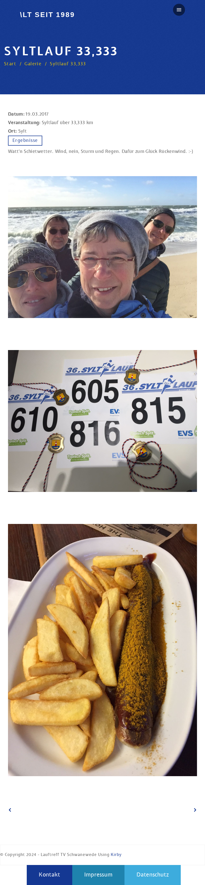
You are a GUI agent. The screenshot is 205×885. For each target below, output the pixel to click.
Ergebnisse (25, 140)
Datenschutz (152, 874)
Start (10, 64)
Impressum (98, 874)
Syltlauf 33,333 (68, 64)
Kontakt (49, 874)
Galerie (33, 64)
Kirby (116, 854)
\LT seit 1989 (47, 15)
